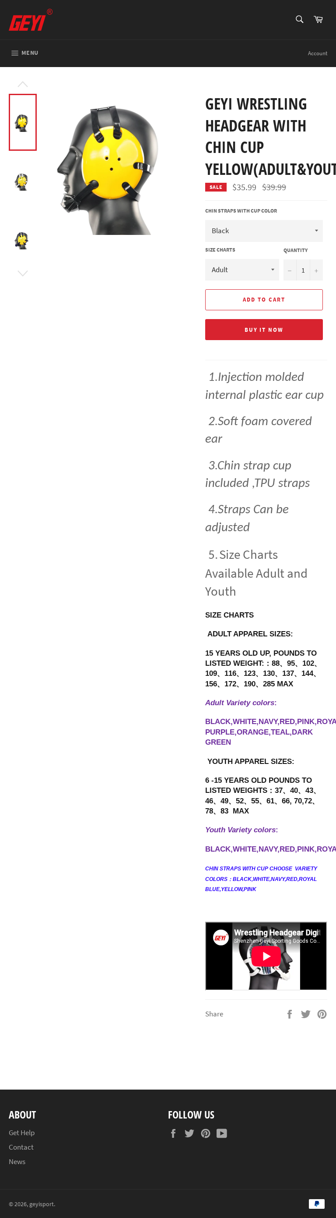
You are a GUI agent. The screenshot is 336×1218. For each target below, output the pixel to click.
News (17, 1161)
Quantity (296, 250)
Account (317, 53)
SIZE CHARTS (220, 249)
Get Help (22, 1132)
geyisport (41, 1204)
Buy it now (264, 330)
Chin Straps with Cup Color (241, 210)
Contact (21, 1147)
